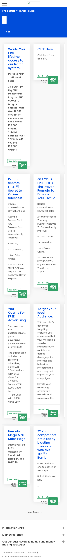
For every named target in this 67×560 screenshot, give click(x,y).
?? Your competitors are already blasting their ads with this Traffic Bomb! (46, 444)
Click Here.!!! (46, 49)
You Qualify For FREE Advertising (17, 314)
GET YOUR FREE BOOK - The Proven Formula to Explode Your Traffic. (46, 188)
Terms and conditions (13, 552)
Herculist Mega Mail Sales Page (16, 435)
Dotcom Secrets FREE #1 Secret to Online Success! (15, 188)
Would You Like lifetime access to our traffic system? (16, 58)
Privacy (32, 552)
